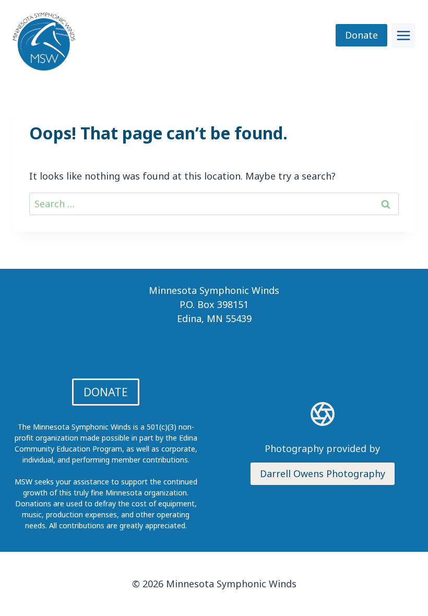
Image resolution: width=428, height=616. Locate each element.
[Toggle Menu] (403, 35)
